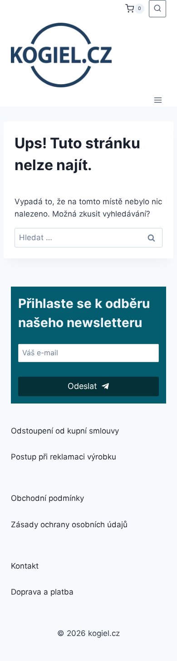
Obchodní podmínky (47, 498)
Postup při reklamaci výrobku (63, 456)
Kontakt (25, 565)
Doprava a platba (42, 591)
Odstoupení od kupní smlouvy (65, 430)
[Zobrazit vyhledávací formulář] (157, 8)
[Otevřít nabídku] (157, 100)
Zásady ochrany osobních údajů (69, 524)
